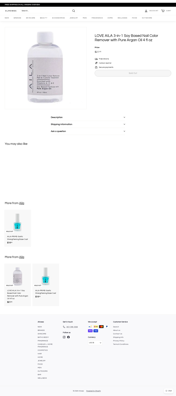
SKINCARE (30, 18)
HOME (110, 18)
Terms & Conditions (120, 344)
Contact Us (117, 334)
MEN (85, 18)
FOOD (134, 18)
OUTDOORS (147, 18)
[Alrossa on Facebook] (68, 337)
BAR (39, 374)
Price (97, 47)
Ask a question (58, 131)
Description (57, 117)
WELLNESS (122, 18)
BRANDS (17, 18)
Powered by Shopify (93, 391)
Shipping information (61, 124)
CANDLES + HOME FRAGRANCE (45, 345)
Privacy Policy (118, 341)
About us (116, 330)
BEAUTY (43, 18)
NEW (7, 18)
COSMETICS (43, 350)
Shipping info (118, 337)
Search (116, 327)
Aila (21, 203)
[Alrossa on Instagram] (64, 337)
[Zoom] (46, 68)
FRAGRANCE (97, 18)
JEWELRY (74, 18)
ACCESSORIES (58, 18)
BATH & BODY (43, 337)
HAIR (40, 354)
